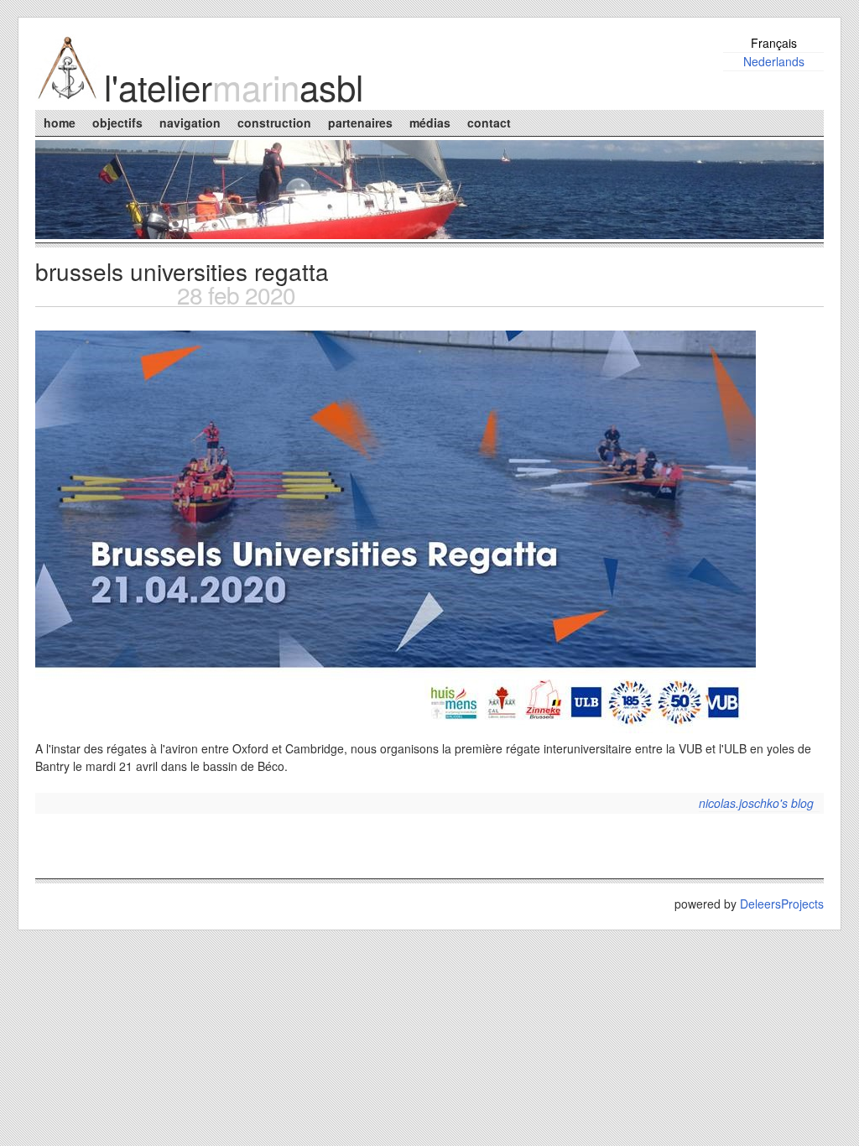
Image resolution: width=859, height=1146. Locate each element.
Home (59, 122)
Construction (274, 122)
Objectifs (117, 122)
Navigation (190, 122)
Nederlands (773, 61)
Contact (489, 122)
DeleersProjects (782, 903)
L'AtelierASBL (233, 86)
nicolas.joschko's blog (756, 802)
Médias (429, 122)
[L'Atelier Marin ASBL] (68, 96)
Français (774, 42)
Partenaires (360, 122)
